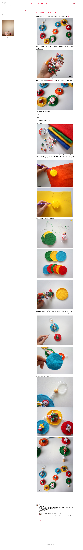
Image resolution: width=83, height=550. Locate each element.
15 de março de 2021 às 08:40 (56, 513)
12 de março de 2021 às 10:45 (49, 504)
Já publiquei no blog (51, 80)
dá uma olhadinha (42, 82)
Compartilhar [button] (26, 10)
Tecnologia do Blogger (50, 544)
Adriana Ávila (41, 504)
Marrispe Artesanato (39, 3)
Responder (41, 520)
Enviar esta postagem (44, 498)
